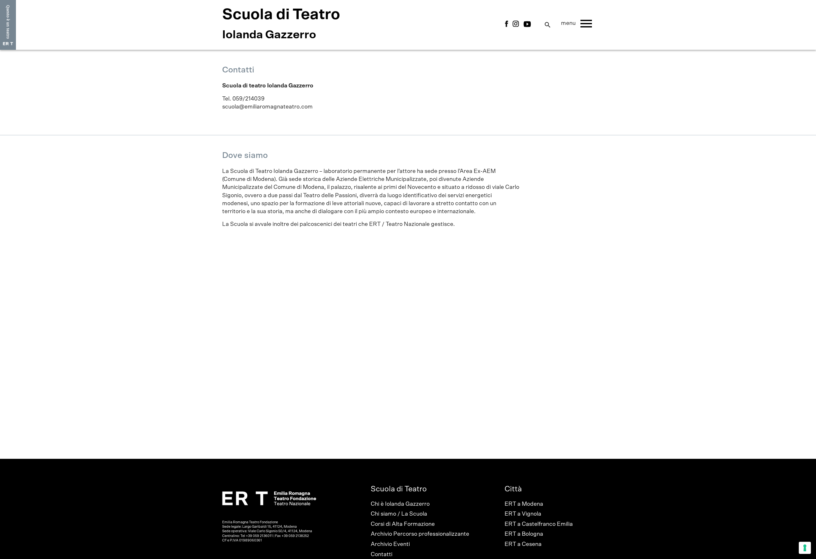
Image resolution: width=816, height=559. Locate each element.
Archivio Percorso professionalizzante (420, 534)
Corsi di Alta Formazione (403, 524)
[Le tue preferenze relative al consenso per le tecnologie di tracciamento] (805, 548)
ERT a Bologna (524, 534)
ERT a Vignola (523, 514)
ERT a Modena (524, 504)
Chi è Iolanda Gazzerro (400, 504)
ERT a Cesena (523, 544)
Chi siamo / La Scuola (399, 514)
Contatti (381, 554)
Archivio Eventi (390, 544)
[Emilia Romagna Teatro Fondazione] (8, 25)
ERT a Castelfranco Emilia (539, 524)
